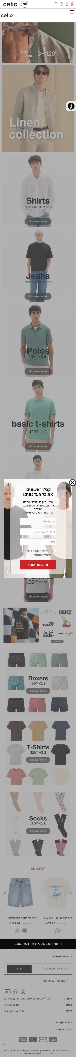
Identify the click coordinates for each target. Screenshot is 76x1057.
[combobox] (24, 542)
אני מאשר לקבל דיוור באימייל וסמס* (39, 551)
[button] (38, 562)
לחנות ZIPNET (24, 4)
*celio (7, 15)
